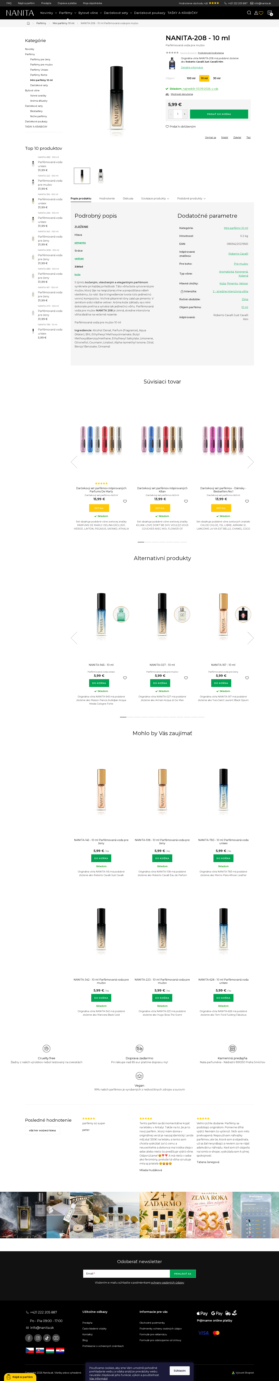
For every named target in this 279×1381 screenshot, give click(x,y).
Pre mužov (241, 263)
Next (250, 462)
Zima (245, 299)
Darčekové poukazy (36, 121)
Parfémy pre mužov (41, 64)
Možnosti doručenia (182, 94)
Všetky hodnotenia (42, 1130)
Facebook (29, 1338)
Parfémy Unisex (39, 69)
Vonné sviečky (38, 95)
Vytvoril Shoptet (245, 1372)
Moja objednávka (92, 3)
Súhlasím (180, 1370)
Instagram (38, 1338)
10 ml (244, 307)
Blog (85, 1340)
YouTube (56, 1338)
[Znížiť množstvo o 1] (171, 114)
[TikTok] (47, 1338)
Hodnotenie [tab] (107, 198)
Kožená (243, 275)
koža (77, 274)
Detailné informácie (192, 67)
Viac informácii (98, 1378)
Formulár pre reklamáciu (153, 1334)
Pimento (232, 283)
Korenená (241, 271)
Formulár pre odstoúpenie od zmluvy (160, 1340)
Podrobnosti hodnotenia (211, 53)
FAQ (8, 3)
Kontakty (87, 1334)
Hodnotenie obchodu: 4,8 (193, 3)
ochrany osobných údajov (167, 1282)
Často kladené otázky (94, 1328)
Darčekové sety (39, 85)
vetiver (79, 258)
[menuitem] (48, 12)
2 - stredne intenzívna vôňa (230, 291)
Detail (99, 508)
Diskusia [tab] (128, 198)
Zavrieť (188, 136)
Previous (74, 462)
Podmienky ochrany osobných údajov (161, 1328)
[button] (101, 856)
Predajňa (46, 3)
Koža (223, 283)
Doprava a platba (67, 3)
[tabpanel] (101, 465)
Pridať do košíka (219, 114)
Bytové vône (32, 90)
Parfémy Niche (38, 75)
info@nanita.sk (262, 3)
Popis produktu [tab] (81, 198)
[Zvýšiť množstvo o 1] (184, 114)
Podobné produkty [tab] (189, 198)
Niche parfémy (38, 116)
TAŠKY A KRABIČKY (36, 126)
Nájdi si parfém (26, 3)
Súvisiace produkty (153, 198)
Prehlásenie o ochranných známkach (103, 1346)
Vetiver (243, 283)
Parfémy (30, 54)
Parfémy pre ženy (40, 59)
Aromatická (226, 271)
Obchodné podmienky (152, 1322)
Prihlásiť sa (182, 1273)
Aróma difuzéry (38, 100)
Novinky (29, 49)
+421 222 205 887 (238, 3)
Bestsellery (36, 111)
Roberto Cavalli (238, 253)
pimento (80, 242)
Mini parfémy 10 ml (41, 80)
